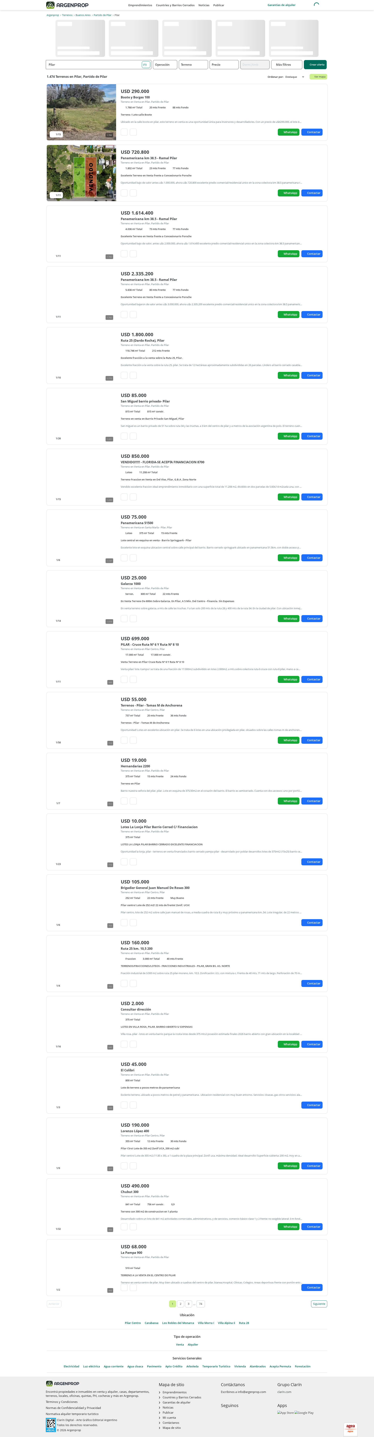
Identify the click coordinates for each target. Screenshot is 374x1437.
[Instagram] (229, 1413)
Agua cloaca (135, 1366)
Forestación (302, 1366)
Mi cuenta (169, 1417)
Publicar (218, 5)
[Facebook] (223, 1413)
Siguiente (319, 1304)
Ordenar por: (276, 77)
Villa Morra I (206, 1323)
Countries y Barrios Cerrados (175, 5)
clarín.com (284, 1392)
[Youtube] (236, 1413)
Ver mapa (319, 76)
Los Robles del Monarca (178, 1323)
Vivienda (240, 1366)
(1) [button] (145, 64)
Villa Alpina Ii (226, 1323)
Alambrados (258, 1366)
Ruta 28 (244, 1323)
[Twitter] (242, 1413)
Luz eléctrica (91, 1366)
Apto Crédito (174, 1366)
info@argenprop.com (252, 1392)
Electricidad (71, 1366)
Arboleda (192, 1366)
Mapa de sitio (172, 1428)
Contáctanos (171, 1423)
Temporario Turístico (216, 1366)
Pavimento (154, 1366)
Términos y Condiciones (62, 1402)
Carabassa (151, 1323)
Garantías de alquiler (281, 5)
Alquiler (193, 1344)
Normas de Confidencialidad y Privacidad (73, 1408)
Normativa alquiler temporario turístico (72, 1414)
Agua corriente (113, 1366)
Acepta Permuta (280, 1366)
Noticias (203, 5)
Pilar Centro (133, 1323)
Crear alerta (317, 64)
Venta (180, 1344)
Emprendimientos (140, 5)
